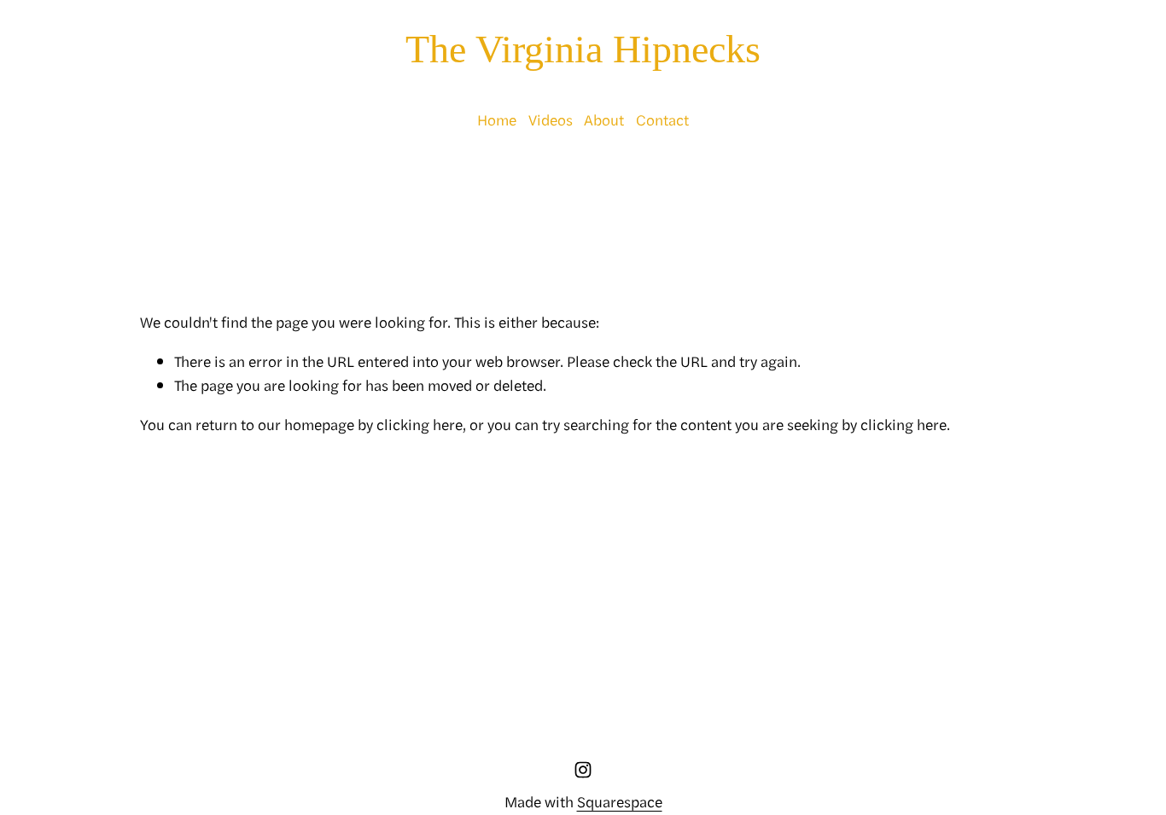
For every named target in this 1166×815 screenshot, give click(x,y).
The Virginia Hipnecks (583, 49)
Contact (662, 119)
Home (496, 119)
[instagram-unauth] (583, 769)
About (604, 119)
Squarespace (619, 801)
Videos (550, 119)
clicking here (419, 423)
